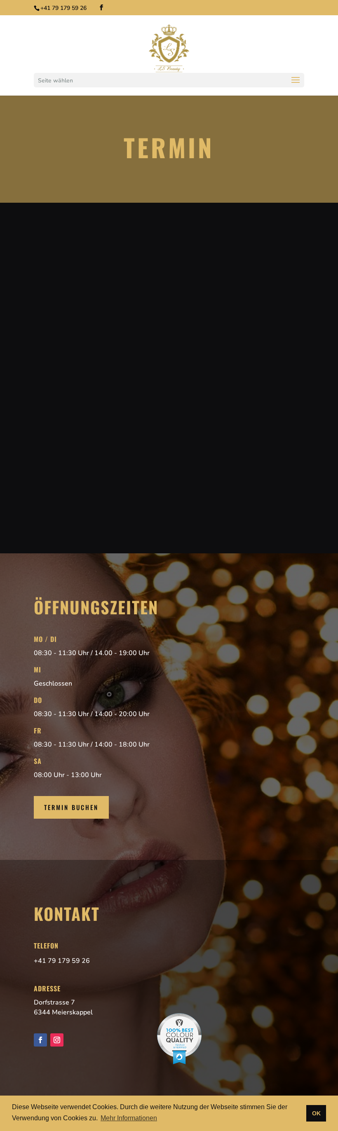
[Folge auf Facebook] (40, 1040)
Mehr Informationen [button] (129, 1118)
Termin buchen (71, 807)
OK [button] (316, 1113)
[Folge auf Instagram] (56, 1040)
